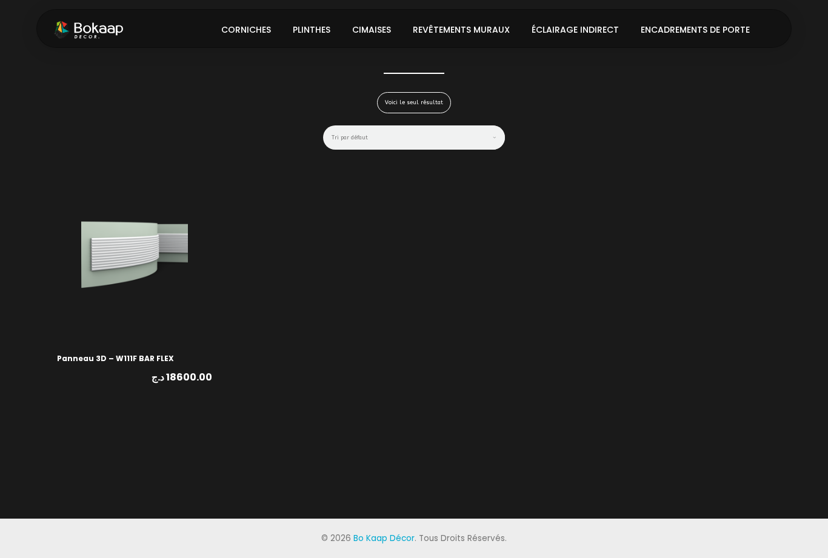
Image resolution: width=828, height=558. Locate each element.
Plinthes (311, 30)
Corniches (246, 30)
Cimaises (371, 30)
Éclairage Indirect (575, 30)
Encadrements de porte (695, 30)
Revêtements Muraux (461, 30)
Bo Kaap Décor (384, 538)
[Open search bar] (772, 29)
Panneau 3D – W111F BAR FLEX (115, 358)
